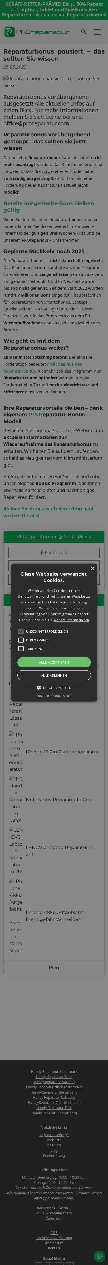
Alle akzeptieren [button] (54, 662)
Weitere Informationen (71, 619)
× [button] (92, 568)
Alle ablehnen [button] (54, 675)
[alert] (54, 632)
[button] (54, 632)
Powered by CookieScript (54, 696)
